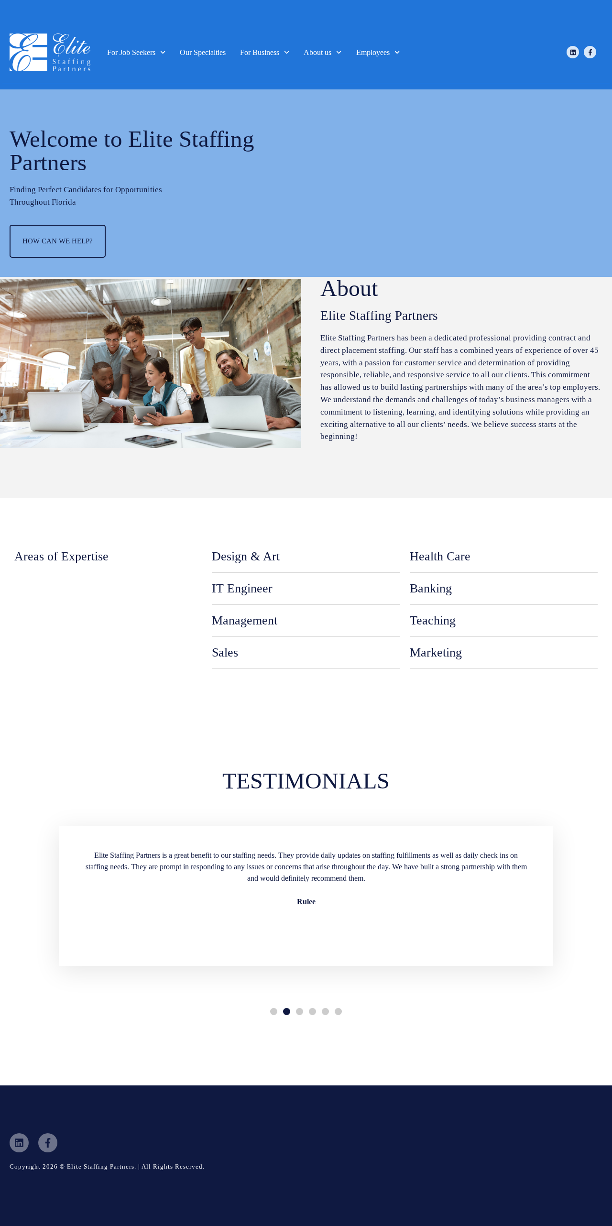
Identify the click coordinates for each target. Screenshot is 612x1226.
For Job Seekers (131, 52)
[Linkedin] (573, 52)
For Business (259, 52)
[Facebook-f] (590, 52)
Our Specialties (203, 52)
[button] (273, 1011)
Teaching (433, 620)
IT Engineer (242, 588)
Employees (373, 52)
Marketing (436, 652)
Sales (225, 652)
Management (244, 620)
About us (317, 52)
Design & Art (246, 556)
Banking (431, 588)
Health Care (440, 556)
